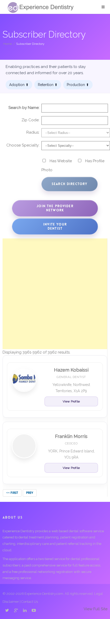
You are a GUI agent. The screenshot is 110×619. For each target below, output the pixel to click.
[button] (103, 7)
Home (7, 44)
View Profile (71, 401)
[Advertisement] (55, 293)
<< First (12, 493)
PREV (29, 493)
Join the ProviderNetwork (55, 208)
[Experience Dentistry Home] (41, 7)
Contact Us (29, 602)
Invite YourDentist (55, 226)
